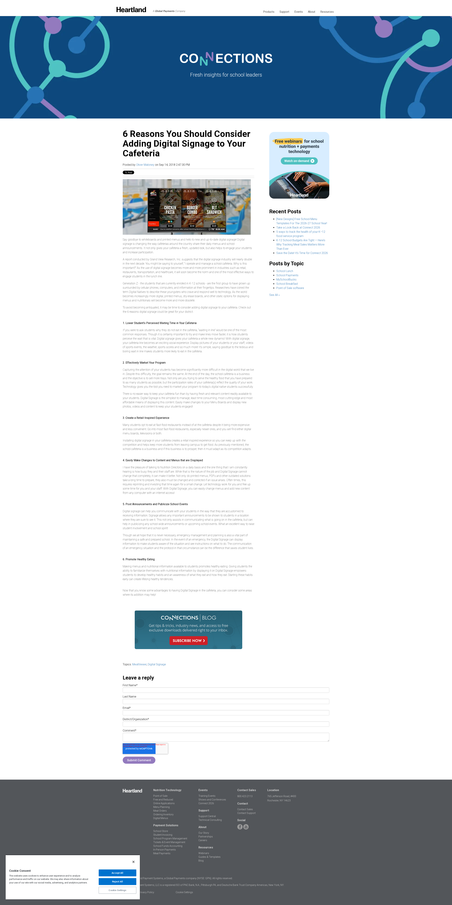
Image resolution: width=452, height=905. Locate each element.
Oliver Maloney (145, 164)
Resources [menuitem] (327, 11)
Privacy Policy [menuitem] (146, 892)
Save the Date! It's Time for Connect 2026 (302, 253)
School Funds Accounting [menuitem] (167, 846)
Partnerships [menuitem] (205, 836)
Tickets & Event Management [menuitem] (169, 842)
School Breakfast (287, 283)
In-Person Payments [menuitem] (164, 849)
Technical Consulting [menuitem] (210, 820)
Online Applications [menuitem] (164, 803)
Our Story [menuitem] (203, 832)
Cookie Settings (117, 890)
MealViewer (139, 664)
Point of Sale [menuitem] (160, 795)
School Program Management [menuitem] (170, 838)
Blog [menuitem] (201, 860)
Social (241, 820)
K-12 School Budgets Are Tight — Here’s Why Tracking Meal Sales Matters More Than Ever (300, 244)
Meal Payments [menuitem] (161, 853)
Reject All (117, 881)
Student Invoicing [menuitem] (162, 834)
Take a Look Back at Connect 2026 (298, 227)
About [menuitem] (311, 11)
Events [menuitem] (298, 11)
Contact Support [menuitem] (246, 813)
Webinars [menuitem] (203, 853)
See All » (274, 295)
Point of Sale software (290, 288)
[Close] (133, 862)
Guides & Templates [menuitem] (209, 856)
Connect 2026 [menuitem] (206, 803)
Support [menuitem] (284, 11)
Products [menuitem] (268, 11)
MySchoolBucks (286, 279)
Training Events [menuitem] (206, 795)
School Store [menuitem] (160, 831)
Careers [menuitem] (202, 840)
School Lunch (284, 271)
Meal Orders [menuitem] (160, 810)
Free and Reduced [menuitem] (163, 799)
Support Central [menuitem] (207, 816)
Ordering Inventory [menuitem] (163, 814)
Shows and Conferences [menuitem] (212, 799)
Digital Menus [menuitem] (160, 818)
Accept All (117, 873)
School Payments (287, 275)
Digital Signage (157, 664)
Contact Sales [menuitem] (245, 809)
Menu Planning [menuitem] (161, 807)
